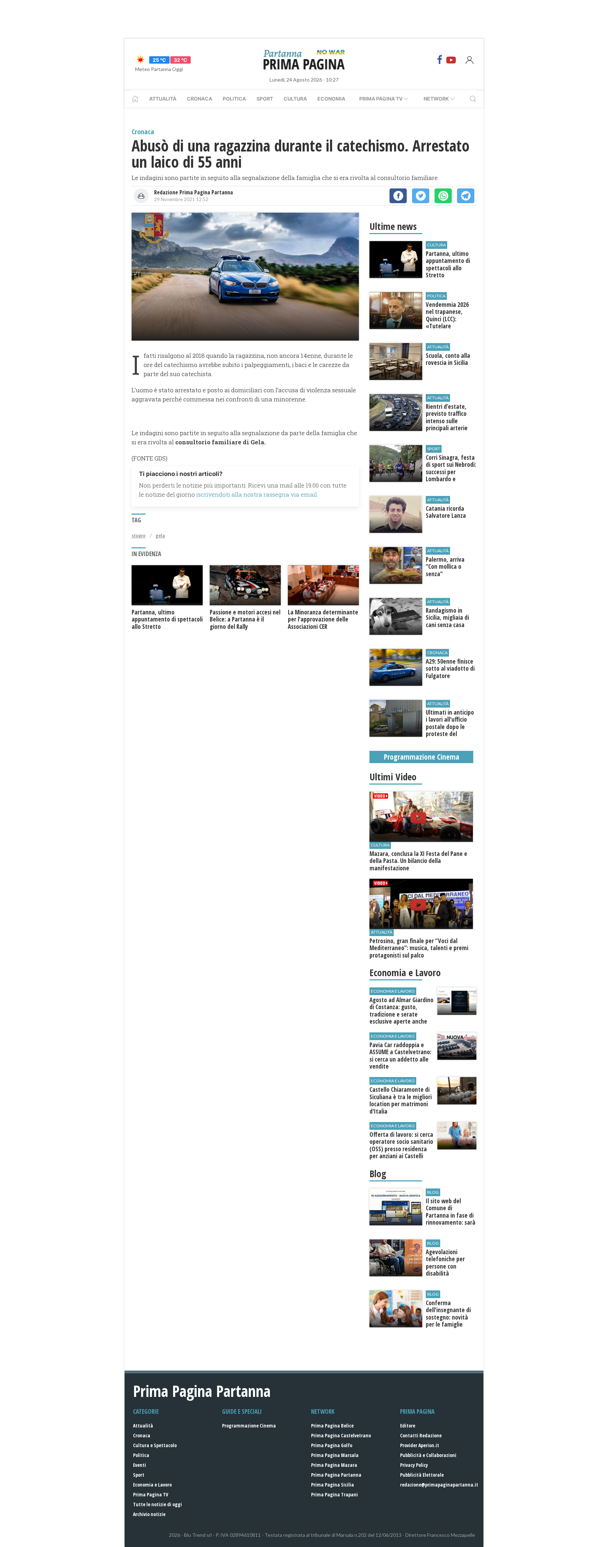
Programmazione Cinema (249, 1425)
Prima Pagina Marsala (335, 1455)
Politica (234, 99)
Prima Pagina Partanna (336, 1474)
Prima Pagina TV (150, 1494)
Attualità (162, 99)
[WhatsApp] (443, 195)
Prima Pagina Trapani (334, 1494)
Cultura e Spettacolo (155, 1445)
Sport (264, 99)
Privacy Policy (414, 1465)
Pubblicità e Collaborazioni (428, 1455)
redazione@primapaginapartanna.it (439, 1484)
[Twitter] (420, 195)
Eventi (139, 1465)
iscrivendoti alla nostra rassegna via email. (257, 494)
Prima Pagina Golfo (331, 1445)
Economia (331, 99)
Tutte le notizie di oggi (157, 1504)
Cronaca (199, 99)
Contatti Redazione (421, 1435)
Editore (407, 1425)
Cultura (295, 99)
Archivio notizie (149, 1514)
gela (160, 535)
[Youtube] (451, 59)
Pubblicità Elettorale (422, 1474)
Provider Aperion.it (419, 1445)
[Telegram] (465, 195)
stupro (138, 535)
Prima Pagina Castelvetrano (341, 1435)
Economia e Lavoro (152, 1484)
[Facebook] (440, 59)
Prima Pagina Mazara (334, 1465)
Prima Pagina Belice (332, 1425)
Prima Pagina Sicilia (332, 1484)
